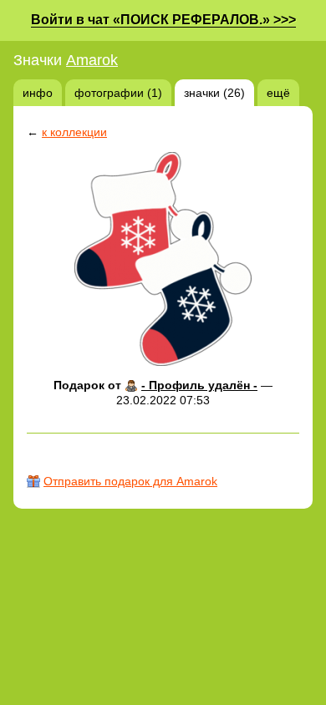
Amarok (92, 60)
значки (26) (214, 92)
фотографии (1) (118, 92)
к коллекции (74, 132)
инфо (38, 92)
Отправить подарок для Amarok (130, 481)
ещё (278, 92)
